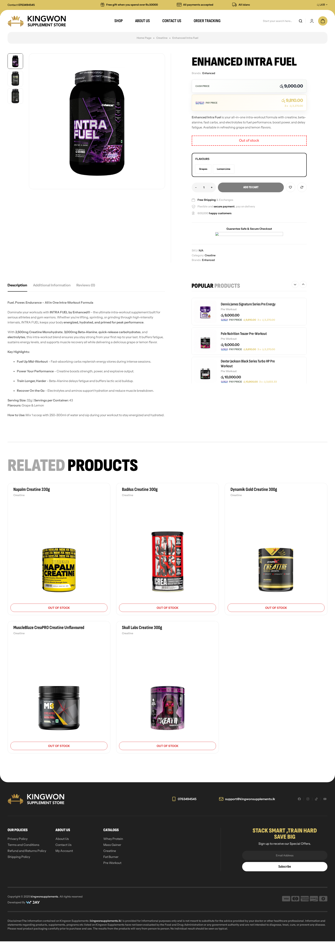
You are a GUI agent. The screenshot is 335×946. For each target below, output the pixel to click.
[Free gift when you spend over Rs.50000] (89, 5)
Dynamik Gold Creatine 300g (254, 489)
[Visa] (286, 899)
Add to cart (250, 187)
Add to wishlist (290, 187)
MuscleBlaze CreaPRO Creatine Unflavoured (48, 627)
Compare (302, 187)
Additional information (52, 285)
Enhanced (208, 73)
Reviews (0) (85, 285)
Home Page (144, 38)
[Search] (300, 20)
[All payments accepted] (166, 5)
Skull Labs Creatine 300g (142, 627)
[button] (295, 284)
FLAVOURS (202, 159)
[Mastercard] (295, 899)
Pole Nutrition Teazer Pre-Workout (244, 333)
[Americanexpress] (304, 899)
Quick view (100, 526)
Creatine (162, 38)
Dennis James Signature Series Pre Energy (248, 304)
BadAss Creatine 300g (140, 489)
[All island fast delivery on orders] (221, 5)
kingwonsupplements (44, 896)
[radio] (203, 169)
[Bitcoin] (323, 899)
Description (17, 285)
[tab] (17, 285)
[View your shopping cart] (322, 21)
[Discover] (314, 899)
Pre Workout (229, 309)
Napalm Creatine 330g (31, 489)
